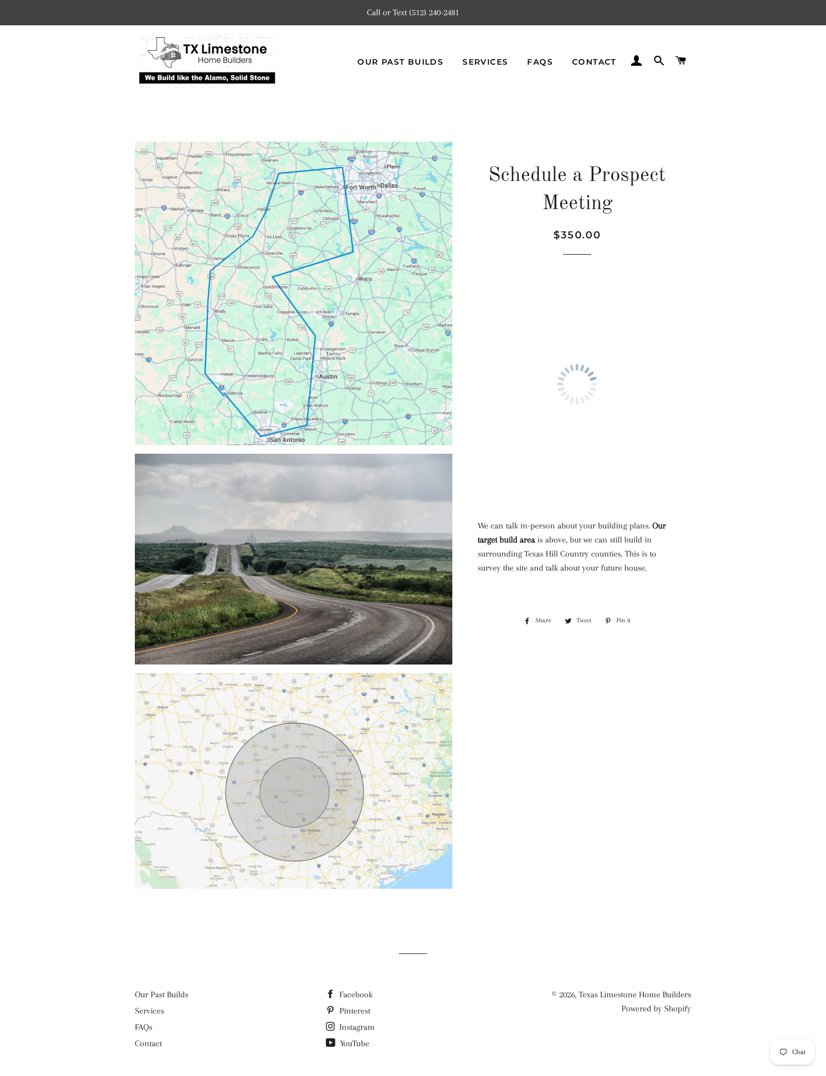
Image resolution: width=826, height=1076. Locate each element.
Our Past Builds (400, 62)
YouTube (353, 1043)
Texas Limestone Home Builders (635, 994)
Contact (594, 62)
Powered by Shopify (656, 1008)
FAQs (540, 62)
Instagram (356, 1027)
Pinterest (353, 1011)
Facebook (355, 994)
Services (485, 62)
